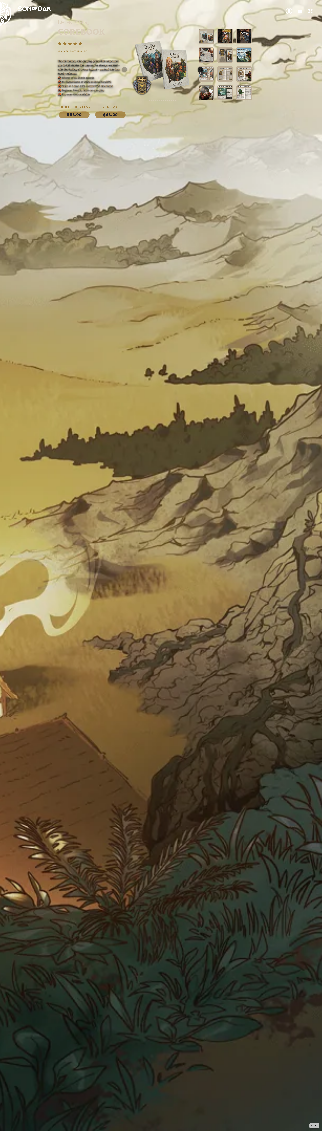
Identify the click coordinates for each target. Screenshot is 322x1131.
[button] (149, 100)
